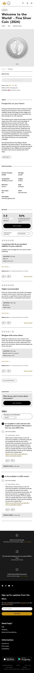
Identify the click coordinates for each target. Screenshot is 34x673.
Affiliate (25, 667)
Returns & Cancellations (9, 632)
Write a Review (17, 226)
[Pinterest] (12, 586)
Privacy (18, 665)
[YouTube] (9, 586)
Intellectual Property (7, 665)
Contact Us (5, 643)
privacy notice (8, 604)
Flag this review (28, 276)
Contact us (24, 603)
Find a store (5, 646)
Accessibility (5, 649)
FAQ (3, 627)
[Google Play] (24, 659)
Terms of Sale (9, 667)
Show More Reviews (8, 380)
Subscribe (17, 613)
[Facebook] (2, 586)
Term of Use (28, 665)
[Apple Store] (9, 659)
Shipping (4, 629)
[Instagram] (6, 586)
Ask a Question (17, 403)
